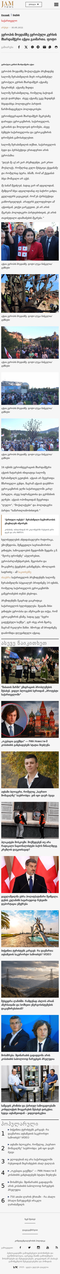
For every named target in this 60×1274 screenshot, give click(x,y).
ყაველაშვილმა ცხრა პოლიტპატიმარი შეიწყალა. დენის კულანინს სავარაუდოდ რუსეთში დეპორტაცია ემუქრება (29, 900)
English (16, 15)
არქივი (6, 27)
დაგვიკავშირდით (30, 1230)
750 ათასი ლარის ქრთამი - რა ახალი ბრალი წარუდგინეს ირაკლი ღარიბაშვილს (31, 1201)
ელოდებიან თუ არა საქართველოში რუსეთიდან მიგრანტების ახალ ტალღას (31, 1161)
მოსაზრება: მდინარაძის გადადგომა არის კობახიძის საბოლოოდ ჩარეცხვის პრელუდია (27, 1057)
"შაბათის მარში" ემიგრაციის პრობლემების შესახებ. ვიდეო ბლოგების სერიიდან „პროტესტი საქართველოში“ (29, 690)
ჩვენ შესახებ (30, 1219)
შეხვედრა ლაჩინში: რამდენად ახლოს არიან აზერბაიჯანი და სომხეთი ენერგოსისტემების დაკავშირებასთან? (27, 1004)
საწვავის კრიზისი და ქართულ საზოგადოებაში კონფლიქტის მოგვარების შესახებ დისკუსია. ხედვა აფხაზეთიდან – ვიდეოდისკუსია (28, 1109)
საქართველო (9, 21)
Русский (5, 15)
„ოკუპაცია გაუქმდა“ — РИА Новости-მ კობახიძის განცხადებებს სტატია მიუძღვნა (25, 743)
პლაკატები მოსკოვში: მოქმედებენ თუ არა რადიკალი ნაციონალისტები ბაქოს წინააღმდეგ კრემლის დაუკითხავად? (29, 845)
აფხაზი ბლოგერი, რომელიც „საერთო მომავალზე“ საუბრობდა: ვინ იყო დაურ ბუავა (27, 793)
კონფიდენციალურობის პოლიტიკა (30, 1240)
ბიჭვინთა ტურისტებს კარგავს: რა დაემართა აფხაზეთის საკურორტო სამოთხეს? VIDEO (27, 952)
